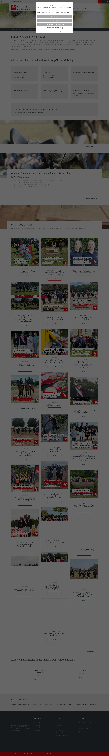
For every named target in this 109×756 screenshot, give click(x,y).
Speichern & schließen (54, 20)
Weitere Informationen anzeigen (54, 27)
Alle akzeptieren (54, 16)
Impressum (62, 31)
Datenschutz (68, 31)
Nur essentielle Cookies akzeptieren (54, 24)
